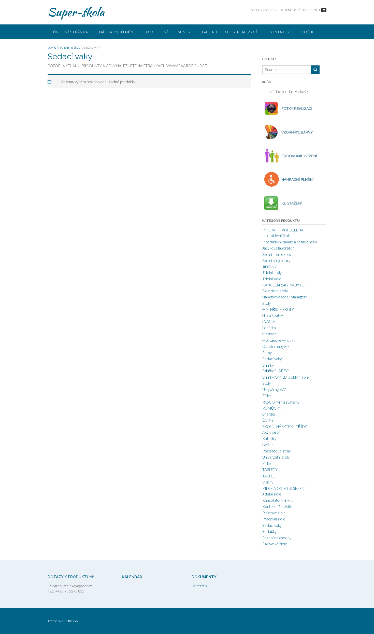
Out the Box (70, 621)
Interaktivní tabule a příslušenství (289, 242)
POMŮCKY (271, 408)
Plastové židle (274, 513)
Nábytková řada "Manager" (284, 297)
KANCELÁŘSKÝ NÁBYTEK (284, 285)
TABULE (269, 476)
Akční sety (271, 432)
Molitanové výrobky (278, 340)
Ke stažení (200, 586)
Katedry (269, 438)
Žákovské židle (274, 544)
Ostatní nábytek (275, 346)
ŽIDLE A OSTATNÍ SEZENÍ (284, 488)
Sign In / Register (263, 10)
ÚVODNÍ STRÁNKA (70, 32)
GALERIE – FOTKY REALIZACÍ (229, 32)
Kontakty (279, 32)
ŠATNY (268, 420)
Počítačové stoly (276, 451)
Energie (268, 414)
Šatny (267, 352)
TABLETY (270, 469)
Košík (307, 32)
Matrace (269, 334)
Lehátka (269, 327)
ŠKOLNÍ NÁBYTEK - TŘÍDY (284, 426)
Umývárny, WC (274, 389)
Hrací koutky (272, 315)
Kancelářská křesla (277, 500)
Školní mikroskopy (276, 254)
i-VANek (269, 321)
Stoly (266, 303)
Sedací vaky (272, 358)
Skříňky (268, 365)
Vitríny (267, 482)
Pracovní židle (273, 519)
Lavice (267, 444)
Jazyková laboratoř (278, 248)
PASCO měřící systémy (280, 402)
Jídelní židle (271, 279)
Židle (266, 395)
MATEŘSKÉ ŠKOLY (70, 47)
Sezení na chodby (276, 537)
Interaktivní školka (277, 235)
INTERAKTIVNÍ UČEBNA (283, 230)
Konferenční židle (277, 506)
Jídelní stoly (272, 272)
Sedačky (269, 531)
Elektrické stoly (275, 290)
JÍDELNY (269, 267)
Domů (52, 47)
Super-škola (76, 12)
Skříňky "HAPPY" (275, 370)
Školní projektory (276, 260)
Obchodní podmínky (168, 32)
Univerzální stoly (276, 457)
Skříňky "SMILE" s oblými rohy (286, 377)
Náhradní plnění (117, 32)
